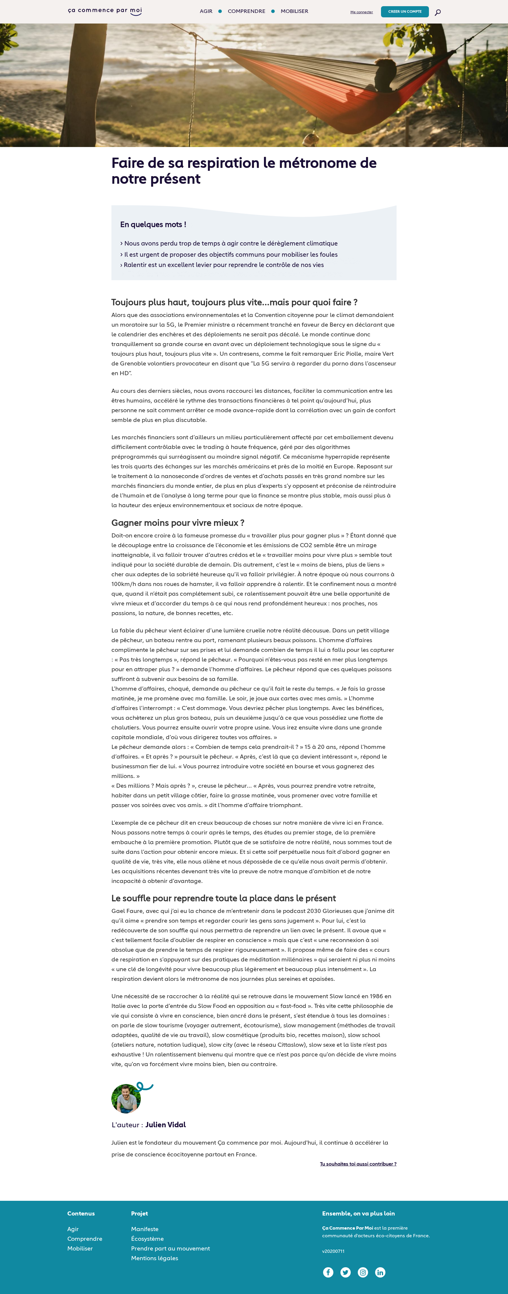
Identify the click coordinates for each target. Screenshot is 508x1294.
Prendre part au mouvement (170, 1249)
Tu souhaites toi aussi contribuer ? (358, 1164)
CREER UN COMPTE (405, 12)
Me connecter (361, 12)
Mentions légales (154, 1258)
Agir (206, 11)
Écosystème (147, 1239)
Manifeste (144, 1229)
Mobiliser (294, 11)
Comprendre (246, 11)
